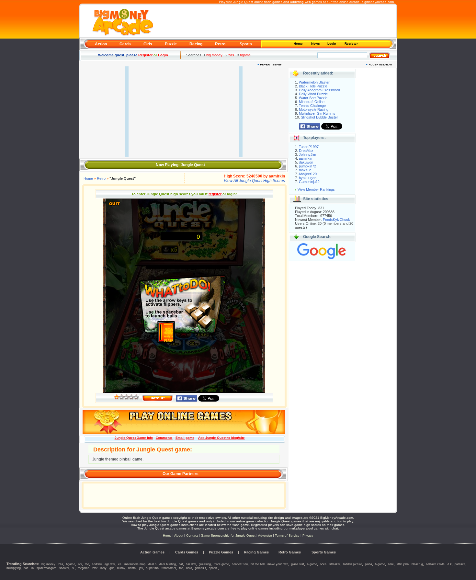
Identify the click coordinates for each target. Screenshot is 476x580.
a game (312, 564)
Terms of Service (287, 535)
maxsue (305, 170)
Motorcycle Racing (313, 109)
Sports (246, 44)
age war (110, 564)
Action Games (152, 552)
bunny (121, 568)
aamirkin (305, 158)
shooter (64, 568)
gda (111, 568)
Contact (192, 535)
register (215, 194)
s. (73, 568)
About (178, 535)
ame (391, 564)
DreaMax (306, 151)
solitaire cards (435, 564)
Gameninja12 (309, 182)
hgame (245, 55)
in (32, 568)
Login (332, 43)
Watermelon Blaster (314, 82)
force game (221, 564)
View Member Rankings (316, 189)
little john (403, 564)
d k (450, 564)
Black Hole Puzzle (313, 86)
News (316, 43)
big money (214, 55)
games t (200, 568)
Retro (220, 44)
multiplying (13, 568)
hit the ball (258, 564)
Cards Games (186, 552)
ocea (323, 564)
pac (26, 568)
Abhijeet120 (308, 174)
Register (351, 43)
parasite (460, 564)
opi (80, 564)
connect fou (240, 564)
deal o (152, 564)
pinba (368, 564)
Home (299, 43)
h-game (380, 564)
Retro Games (289, 552)
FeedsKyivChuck (336, 220)
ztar (94, 568)
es (119, 564)
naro (189, 568)
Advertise (265, 535)
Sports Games (324, 552)
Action (101, 44)
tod (181, 568)
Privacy (307, 535)
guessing (205, 564)
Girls (147, 44)
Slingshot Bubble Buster (319, 117)
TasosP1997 (309, 147)
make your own (277, 564)
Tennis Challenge (312, 106)
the (87, 564)
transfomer (169, 568)
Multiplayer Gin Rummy (317, 113)
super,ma (152, 568)
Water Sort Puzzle (313, 98)
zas (231, 55)
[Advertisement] (274, 21)
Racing (195, 44)
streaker (334, 564)
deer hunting (167, 564)
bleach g (417, 564)
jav (141, 568)
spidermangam (46, 568)
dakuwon (306, 162)
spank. (213, 568)
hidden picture (352, 564)
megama (83, 568)
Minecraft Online (311, 102)
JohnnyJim (307, 154)
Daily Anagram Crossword (319, 90)
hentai (132, 568)
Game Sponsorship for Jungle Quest (228, 535)
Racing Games (256, 552)
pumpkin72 (307, 166)
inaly (103, 568)
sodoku (97, 564)
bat (181, 564)
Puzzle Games (221, 552)
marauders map (134, 564)
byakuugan (307, 178)
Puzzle (171, 44)
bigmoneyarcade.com (378, 2)
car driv (191, 564)
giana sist (297, 564)
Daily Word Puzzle (313, 94)
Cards (125, 44)
